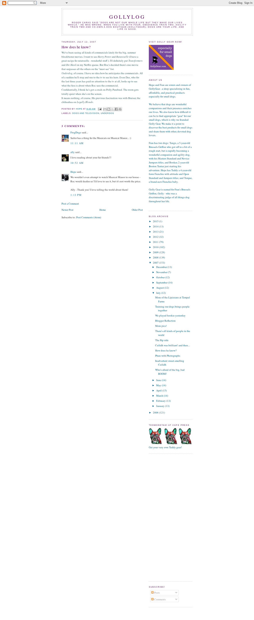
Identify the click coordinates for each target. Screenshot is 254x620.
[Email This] (105, 109)
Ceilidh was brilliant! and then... (172, 345)
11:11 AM (77, 143)
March (160, 395)
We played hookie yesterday (170, 315)
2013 (156, 231)
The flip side (161, 340)
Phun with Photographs (167, 355)
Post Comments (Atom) (88, 217)
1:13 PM (76, 195)
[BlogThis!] (109, 109)
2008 (156, 257)
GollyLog (127, 16)
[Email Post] (99, 109)
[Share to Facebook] (116, 109)
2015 (156, 221)
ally (72, 152)
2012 (156, 237)
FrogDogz (75, 132)
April (159, 390)
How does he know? (166, 350)
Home (102, 210)
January (160, 406)
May (159, 385)
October (160, 277)
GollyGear (137, 27)
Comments (160, 599)
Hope (73, 172)
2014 (156, 226)
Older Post (137, 210)
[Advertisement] (165, 516)
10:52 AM (77, 163)
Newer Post (67, 210)
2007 (156, 262)
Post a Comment (70, 203)
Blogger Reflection (165, 320)
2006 (156, 412)
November (162, 272)
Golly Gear (155, 189)
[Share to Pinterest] (120, 109)
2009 (156, 252)
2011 (156, 242)
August (160, 287)
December (161, 267)
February (161, 401)
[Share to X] (112, 109)
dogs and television (85, 113)
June (159, 380)
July (158, 293)
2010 (156, 247)
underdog (107, 113)
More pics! (161, 326)
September (162, 282)
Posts (157, 592)
